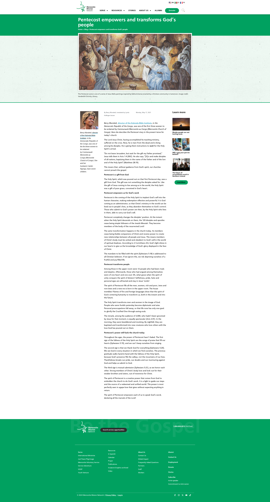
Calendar (111, 457)
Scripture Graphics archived (118, 468)
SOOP (80, 469)
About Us (143, 10)
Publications (112, 464)
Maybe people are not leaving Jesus (180, 133)
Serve (102, 10)
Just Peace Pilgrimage (86, 459)
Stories (132, 10)
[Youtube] (187, 496)
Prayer (110, 461)
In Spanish (111, 454)
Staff (140, 469)
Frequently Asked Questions (148, 462)
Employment (173, 462)
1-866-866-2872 (179, 426)
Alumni (158, 10)
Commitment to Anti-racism (178, 484)
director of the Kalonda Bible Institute (135, 123)
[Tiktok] (191, 496)
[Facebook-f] (176, 496)
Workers (141, 473)
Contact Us (142, 456)
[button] (181, 182)
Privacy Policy (110, 495)
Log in (120, 495)
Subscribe (172, 477)
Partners (141, 466)
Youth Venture (83, 473)
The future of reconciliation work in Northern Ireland (180, 174)
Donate (172, 10)
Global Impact (143, 459)
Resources (117, 10)
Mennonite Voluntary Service (88, 462)
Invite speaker (173, 481)
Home (80, 29)
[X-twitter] (183, 496)
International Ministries (86, 456)
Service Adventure (84, 466)
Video (110, 471)
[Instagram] (180, 496)
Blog (86, 29)
